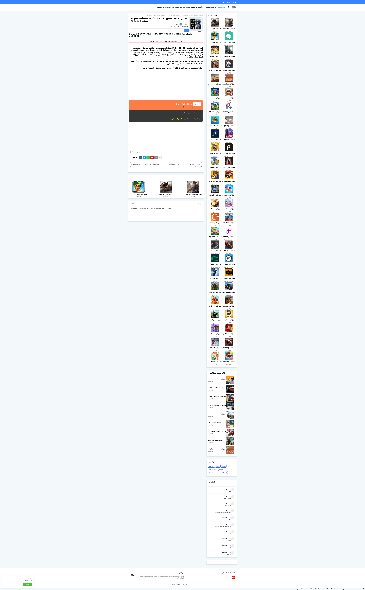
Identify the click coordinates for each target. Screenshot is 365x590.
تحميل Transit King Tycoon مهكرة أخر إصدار (214, 320)
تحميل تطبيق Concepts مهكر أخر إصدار (214, 223)
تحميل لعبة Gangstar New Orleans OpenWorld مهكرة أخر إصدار (228, 139)
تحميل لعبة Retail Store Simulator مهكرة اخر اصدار (228, 98)
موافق (26, 580)
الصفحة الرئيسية (210, 7)
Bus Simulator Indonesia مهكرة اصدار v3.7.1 (217, 396)
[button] (230, 7)
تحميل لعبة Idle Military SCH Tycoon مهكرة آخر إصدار (138, 194)
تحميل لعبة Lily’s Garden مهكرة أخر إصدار (214, 348)
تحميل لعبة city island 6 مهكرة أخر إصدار (214, 167)
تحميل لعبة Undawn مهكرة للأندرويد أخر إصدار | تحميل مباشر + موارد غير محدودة (193, 194)
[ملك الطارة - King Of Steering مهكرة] (230, 406)
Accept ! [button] (27, 584)
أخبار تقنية (182, 7)
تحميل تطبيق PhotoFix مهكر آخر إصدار (228, 153)
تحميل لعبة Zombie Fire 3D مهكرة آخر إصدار (228, 56)
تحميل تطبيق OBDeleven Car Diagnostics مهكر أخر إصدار (228, 264)
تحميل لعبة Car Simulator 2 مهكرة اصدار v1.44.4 (217, 414)
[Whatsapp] (148, 157)
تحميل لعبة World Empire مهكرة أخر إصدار (214, 195)
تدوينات (177, 7)
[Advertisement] (166, 84)
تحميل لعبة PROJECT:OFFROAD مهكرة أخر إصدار (228, 250)
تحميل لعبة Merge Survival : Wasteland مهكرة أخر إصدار (214, 181)
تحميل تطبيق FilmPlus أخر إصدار (228, 112)
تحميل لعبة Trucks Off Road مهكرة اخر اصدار (166, 194)
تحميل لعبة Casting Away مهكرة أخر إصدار (228, 126)
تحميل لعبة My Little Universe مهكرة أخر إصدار (214, 98)
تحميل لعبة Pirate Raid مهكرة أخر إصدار (228, 223)
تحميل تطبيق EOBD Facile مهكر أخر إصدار (228, 278)
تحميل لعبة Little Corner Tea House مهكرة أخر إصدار (214, 361)
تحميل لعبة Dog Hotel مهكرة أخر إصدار (228, 306)
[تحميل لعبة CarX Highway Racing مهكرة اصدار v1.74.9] (230, 433)
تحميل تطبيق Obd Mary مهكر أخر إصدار (214, 264)
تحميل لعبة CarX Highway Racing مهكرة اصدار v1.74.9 (217, 431)
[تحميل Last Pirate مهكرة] (230, 441)
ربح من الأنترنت (212, 472)
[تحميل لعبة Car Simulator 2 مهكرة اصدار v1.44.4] (230, 415)
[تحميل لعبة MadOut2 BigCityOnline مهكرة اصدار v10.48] (230, 389)
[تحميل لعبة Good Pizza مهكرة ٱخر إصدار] (230, 450)
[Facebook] (140, 157)
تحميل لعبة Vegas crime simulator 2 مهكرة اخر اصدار (214, 70)
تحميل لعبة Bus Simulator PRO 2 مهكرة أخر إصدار (228, 292)
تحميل (197, 104)
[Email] (156, 157)
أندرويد (200, 7)
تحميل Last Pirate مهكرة (215, 440)
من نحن (235, 2)
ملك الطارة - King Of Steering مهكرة (217, 405)
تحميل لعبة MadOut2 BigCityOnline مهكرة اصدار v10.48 (217, 388)
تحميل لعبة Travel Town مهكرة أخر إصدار (228, 195)
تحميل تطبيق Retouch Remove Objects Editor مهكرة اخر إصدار (214, 139)
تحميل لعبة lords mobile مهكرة (217, 423)
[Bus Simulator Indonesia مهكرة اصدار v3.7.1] (230, 398)
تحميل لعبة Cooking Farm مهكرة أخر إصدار (214, 237)
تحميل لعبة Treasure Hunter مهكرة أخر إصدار (214, 292)
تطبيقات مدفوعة (190, 7)
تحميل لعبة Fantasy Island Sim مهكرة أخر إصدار (214, 126)
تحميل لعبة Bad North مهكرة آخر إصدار (228, 70)
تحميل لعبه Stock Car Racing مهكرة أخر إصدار (228, 348)
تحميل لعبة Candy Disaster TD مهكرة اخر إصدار (214, 153)
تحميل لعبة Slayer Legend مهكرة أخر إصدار (228, 181)
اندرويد (191, 15)
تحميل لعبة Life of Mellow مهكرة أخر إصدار (214, 112)
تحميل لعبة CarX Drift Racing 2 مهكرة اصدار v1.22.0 (217, 379)
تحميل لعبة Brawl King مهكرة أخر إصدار (228, 361)
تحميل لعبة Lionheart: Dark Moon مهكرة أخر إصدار (214, 209)
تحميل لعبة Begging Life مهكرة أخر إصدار (228, 320)
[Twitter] (144, 157)
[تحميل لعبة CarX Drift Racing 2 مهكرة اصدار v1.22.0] (230, 380)
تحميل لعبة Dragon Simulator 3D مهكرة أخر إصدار (214, 278)
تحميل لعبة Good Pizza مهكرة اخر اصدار (228, 84)
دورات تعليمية (160, 7)
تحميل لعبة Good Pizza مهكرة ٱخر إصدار (217, 449)
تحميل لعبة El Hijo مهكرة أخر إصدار (228, 334)
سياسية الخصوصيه (226, 2)
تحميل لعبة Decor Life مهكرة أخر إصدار (228, 209)
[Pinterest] (152, 157)
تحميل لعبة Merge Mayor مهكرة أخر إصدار (214, 334)
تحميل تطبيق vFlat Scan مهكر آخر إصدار (228, 42)
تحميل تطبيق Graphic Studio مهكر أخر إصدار (228, 237)
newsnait (222, 7)
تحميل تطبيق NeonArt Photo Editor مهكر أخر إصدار (214, 250)
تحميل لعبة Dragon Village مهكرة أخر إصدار (214, 306)
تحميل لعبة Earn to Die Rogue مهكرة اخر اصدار (214, 84)
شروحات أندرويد (169, 7)
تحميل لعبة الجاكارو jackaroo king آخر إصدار (214, 56)
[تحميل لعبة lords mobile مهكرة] (230, 424)
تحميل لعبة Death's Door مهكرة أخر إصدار (228, 167)
